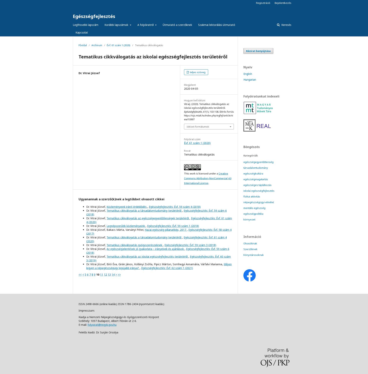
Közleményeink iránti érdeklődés (127, 207)
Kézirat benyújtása (258, 51)
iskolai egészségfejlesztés (258, 190)
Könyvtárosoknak (253, 255)
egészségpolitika (253, 213)
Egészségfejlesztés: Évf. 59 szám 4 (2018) (175, 207)
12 (105, 274)
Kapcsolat (82, 32)
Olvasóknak (250, 243)
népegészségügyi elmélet (258, 202)
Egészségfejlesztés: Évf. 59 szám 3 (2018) (190, 245)
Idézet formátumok (198, 126)
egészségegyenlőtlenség (258, 162)
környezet (249, 219)
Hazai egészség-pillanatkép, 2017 (166, 230)
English (247, 74)
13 (109, 274)
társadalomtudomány (255, 167)
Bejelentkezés (283, 3)
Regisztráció (263, 3)
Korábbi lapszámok (116, 25)
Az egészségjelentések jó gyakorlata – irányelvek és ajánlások (146, 249)
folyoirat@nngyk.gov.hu (102, 325)
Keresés (286, 25)
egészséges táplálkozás (257, 185)
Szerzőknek (250, 249)
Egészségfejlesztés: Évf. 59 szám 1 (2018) (173, 226)
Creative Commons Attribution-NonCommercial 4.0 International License (207, 178)
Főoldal (83, 45)
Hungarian (249, 79)
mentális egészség (254, 208)
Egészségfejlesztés (94, 16)
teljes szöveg (197, 72)
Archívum (96, 45)
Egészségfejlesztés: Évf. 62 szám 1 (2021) (167, 268)
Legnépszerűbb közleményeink (126, 226)
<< (80, 274)
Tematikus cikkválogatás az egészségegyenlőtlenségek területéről (148, 218)
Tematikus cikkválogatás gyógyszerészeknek (135, 245)
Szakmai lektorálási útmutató (216, 25)
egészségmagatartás (255, 179)
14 (113, 274)
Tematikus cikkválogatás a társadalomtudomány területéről (144, 210)
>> (119, 274)
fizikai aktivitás (251, 196)
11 (101, 274)
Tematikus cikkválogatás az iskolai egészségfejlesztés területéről (147, 256)
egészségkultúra (253, 173)
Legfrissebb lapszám (85, 25)
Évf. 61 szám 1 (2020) (118, 45)
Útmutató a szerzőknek (177, 25)
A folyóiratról (145, 25)
